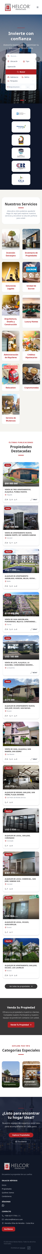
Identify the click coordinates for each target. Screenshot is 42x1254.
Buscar (22, 72)
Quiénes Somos (8, 1192)
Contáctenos (7, 1196)
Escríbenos (22, 1141)
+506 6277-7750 (12, 1216)
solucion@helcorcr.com (14, 1219)
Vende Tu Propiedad (19, 1024)
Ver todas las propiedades (19, 986)
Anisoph (22, 1248)
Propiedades (7, 1189)
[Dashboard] (29, 1248)
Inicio (4, 1185)
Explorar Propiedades (21, 1135)
